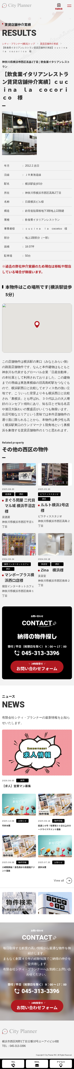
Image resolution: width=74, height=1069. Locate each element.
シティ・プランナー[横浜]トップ (18, 43)
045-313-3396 (40, 653)
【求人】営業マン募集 (16, 786)
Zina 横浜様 (52, 569)
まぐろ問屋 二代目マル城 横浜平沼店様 (20, 505)
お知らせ (22, 821)
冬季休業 (6, 825)
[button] (37, 324)
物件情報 (58, 821)
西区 (21, 494)
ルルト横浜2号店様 (55, 507)
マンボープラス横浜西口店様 (19, 577)
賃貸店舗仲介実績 (49, 43)
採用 (22, 780)
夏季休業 (42, 867)
